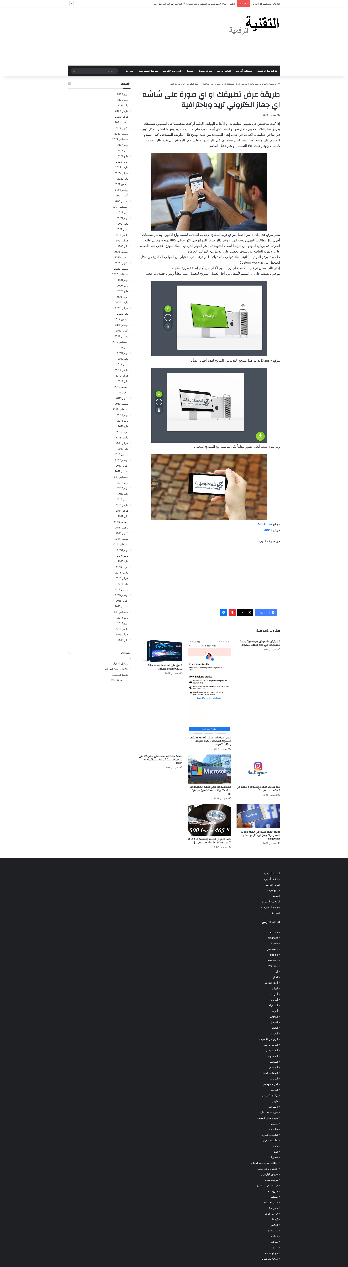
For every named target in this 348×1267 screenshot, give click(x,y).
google (274, 954)
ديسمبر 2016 (121, 521)
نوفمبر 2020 (121, 257)
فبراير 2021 (122, 240)
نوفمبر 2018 (121, 392)
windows (273, 960)
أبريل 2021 (122, 229)
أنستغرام (273, 1005)
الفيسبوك (273, 1056)
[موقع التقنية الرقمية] (254, 25)
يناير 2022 (122, 178)
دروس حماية (271, 1179)
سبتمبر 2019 (121, 336)
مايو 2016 (123, 561)
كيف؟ (275, 1219)
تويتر (275, 1151)
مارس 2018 (121, 437)
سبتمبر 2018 (121, 403)
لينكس (274, 1224)
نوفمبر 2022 (121, 122)
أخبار (275, 977)
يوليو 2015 (122, 617)
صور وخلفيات (271, 1202)
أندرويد (274, 999)
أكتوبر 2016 (122, 533)
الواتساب (273, 1067)
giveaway (272, 949)
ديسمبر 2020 (121, 251)
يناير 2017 (123, 516)
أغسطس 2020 (120, 274)
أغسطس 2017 (120, 476)
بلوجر (275, 1101)
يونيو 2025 (122, 99)
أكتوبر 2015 (122, 600)
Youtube (273, 966)
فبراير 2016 (121, 578)
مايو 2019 (123, 358)
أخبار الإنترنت (271, 982)
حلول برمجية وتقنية (267, 1168)
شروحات (273, 1191)
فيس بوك (273, 1208)
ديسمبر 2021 (121, 184)
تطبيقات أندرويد (244, 71)
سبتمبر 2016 (121, 538)
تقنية (275, 1146)
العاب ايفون (272, 1050)
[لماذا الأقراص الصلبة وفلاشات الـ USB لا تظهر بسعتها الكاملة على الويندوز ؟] (209, 820)
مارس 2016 (121, 572)
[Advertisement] (138, 36)
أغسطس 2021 (120, 206)
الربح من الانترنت (172, 71)
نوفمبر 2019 (121, 325)
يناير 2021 (123, 246)
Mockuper (265, 524)
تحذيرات (273, 1106)
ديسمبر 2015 (121, 589)
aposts (274, 932)
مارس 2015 (121, 628)
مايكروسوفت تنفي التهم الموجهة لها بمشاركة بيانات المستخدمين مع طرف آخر (210, 790)
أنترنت (274, 994)
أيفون (275, 1011)
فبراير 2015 (122, 634)
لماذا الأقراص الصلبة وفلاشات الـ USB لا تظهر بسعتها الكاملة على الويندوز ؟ (209, 841)
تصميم (274, 1123)
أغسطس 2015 (120, 612)
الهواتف (274, 1061)
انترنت (274, 1089)
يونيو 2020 (122, 285)
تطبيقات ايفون (270, 1140)
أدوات (275, 988)
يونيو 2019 (122, 353)
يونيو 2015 (122, 623)
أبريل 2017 (122, 499)
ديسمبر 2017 (121, 454)
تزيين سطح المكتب (267, 1117)
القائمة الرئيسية (266, 71)
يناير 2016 (122, 583)
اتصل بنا (130, 71)
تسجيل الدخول (120, 663)
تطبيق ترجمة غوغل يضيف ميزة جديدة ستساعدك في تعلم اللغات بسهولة (260, 643)
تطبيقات (273, 1129)
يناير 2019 (122, 381)
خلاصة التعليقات (119, 674)
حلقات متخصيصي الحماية (264, 1163)
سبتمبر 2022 (121, 133)
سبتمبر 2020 (121, 268)
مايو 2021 (123, 223)
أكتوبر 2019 (122, 330)
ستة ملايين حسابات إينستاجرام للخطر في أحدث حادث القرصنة (258, 789)
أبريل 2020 (122, 296)
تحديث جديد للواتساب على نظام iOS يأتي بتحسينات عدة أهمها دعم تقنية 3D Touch (160, 759)
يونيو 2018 (122, 420)
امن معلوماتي (270, 1084)
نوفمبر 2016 (121, 527)
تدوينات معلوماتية (258, 83)
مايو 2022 (122, 156)
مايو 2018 (123, 426)
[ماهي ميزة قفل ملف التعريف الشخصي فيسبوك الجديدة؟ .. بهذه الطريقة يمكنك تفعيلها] (209, 687)
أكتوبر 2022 (121, 128)
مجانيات (274, 1236)
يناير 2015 (123, 640)
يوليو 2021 (122, 212)
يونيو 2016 (122, 555)
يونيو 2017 (122, 488)
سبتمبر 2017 (121, 471)
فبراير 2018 (122, 443)
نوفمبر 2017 (121, 460)
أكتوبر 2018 (122, 398)
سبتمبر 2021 (121, 201)
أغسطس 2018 (120, 409)
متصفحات (273, 1230)
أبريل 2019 (122, 364)
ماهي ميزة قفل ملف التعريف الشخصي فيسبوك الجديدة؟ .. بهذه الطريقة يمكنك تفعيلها (210, 741)
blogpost (273, 937)
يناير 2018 (123, 448)
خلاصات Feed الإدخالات (115, 669)
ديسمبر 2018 (121, 386)
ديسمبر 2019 (121, 319)
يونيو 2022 (122, 150)
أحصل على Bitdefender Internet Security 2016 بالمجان (165, 667)
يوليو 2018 (122, 415)
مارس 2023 (121, 111)
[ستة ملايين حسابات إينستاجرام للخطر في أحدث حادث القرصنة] (258, 769)
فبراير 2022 (121, 173)
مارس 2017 (121, 505)
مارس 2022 (121, 167)
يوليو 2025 (122, 94)
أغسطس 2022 (120, 139)
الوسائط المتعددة (269, 1072)
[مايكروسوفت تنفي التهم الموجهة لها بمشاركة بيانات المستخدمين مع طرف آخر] (209, 769)
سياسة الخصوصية (148, 71)
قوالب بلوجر (271, 1213)
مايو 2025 (122, 105)
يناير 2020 (122, 313)
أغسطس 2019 (120, 341)
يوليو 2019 (122, 347)
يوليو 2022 (122, 144)
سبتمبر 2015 (121, 606)
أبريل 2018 (122, 431)
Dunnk (268, 530)
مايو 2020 (122, 291)
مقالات (274, 1241)
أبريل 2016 (122, 567)
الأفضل (274, 1022)
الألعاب (274, 1027)
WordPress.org (119, 680)
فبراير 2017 (122, 510)
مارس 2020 (121, 302)
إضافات (274, 1016)
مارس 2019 (121, 370)
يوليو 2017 (122, 482)
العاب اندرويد (224, 71)
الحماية (190, 71)
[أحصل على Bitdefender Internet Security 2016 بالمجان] (160, 651)
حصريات (273, 1157)
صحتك (274, 1196)
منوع (275, 1247)
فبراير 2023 (121, 116)
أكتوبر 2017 (122, 465)
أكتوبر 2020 (121, 263)
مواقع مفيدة (205, 71)
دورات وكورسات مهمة (266, 1185)
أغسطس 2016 (120, 544)
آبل (276, 971)
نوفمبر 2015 (121, 595)
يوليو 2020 (122, 279)
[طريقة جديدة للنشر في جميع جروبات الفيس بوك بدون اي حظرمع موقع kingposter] (258, 816)
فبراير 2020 (121, 308)
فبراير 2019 (121, 375)
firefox (274, 943)
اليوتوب (274, 1078)
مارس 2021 (121, 234)
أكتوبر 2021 (122, 195)
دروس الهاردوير (269, 1174)
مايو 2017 (123, 493)
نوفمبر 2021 (121, 189)
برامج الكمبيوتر (270, 1095)
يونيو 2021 (122, 218)
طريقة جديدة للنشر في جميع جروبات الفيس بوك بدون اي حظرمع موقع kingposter (260, 835)
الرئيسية (273, 83)
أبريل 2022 (122, 161)
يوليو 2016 (122, 550)
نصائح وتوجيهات (269, 1258)
